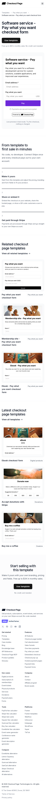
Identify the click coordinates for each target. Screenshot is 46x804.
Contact (27, 680)
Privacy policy (7, 797)
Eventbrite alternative (9, 753)
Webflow (28, 717)
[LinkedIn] (20, 627)
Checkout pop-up (31, 658)
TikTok (27, 732)
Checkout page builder (33, 639)
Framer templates (31, 714)
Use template (11, 40)
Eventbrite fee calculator (11, 729)
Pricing (4, 636)
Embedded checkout (32, 655)
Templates (5, 13)
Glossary (5, 661)
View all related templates (15, 253)
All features (29, 636)
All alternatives (7, 774)
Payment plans (7, 698)
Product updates (8, 658)
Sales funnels (30, 645)
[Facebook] (7, 627)
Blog (3, 645)
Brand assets (29, 686)
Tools (4, 707)
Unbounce (28, 720)
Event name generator (10, 732)
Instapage (28, 723)
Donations (39, 502)
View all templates (11, 419)
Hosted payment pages (33, 661)
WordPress (29, 726)
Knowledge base (8, 648)
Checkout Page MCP (9, 655)
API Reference (7, 651)
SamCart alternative (9, 765)
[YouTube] (16, 627)
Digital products (36, 461)
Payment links (30, 664)
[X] (3, 627)
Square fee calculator (10, 720)
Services (5, 692)
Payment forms (30, 667)
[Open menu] (42, 3)
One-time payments (32, 648)
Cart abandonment (31, 642)
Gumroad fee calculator (10, 723)
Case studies (6, 642)
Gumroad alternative (9, 762)
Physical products (8, 689)
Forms (4, 701)
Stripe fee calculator (9, 714)
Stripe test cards (8, 717)
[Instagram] (11, 627)
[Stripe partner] (11, 621)
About (27, 677)
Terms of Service (8, 794)
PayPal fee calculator (9, 711)
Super (27, 729)
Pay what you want (20, 13)
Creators (39, 546)
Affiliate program (31, 683)
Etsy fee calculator (8, 726)
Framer (27, 711)
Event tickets (6, 685)
